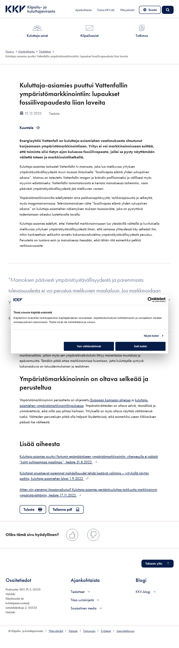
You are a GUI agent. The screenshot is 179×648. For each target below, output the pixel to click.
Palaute (73, 631)
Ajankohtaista (83, 10)
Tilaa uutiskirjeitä (83, 600)
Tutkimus (142, 35)
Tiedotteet (78, 591)
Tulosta (29, 509)
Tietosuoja (89, 631)
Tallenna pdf (62, 509)
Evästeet (106, 631)
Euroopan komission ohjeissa (110, 400)
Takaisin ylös (153, 563)
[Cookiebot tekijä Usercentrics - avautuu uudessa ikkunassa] (150, 299)
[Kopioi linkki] (56, 387)
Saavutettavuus (125, 631)
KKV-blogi (143, 591)
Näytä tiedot (151, 335)
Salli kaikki (140, 346)
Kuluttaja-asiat (37, 35)
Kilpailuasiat (89, 35)
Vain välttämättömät (89, 346)
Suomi (150, 10)
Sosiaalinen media (84, 608)
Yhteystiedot (127, 10)
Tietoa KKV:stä (105, 10)
